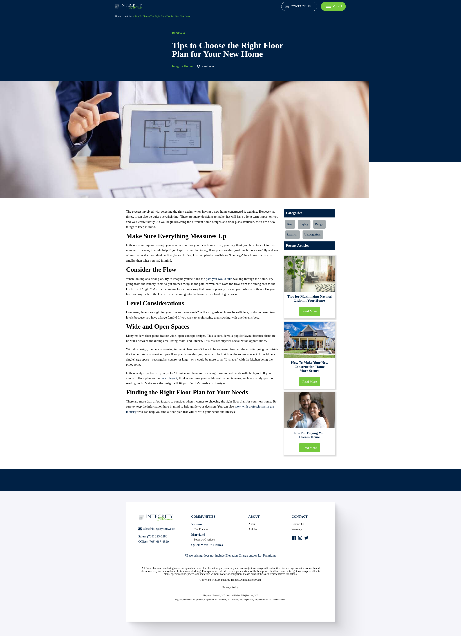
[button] (299, 6)
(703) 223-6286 (157, 536)
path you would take (219, 279)
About (252, 524)
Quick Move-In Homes (207, 545)
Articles (128, 16)
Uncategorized (312, 234)
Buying (303, 224)
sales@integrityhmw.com (159, 528)
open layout (169, 378)
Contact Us (298, 524)
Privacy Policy (230, 587)
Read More (309, 311)
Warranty (297, 529)
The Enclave (201, 529)
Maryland (198, 534)
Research (180, 33)
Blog (289, 224)
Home (118, 16)
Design (319, 224)
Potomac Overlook (204, 539)
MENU (337, 6)
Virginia (196, 524)
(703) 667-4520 (159, 541)
